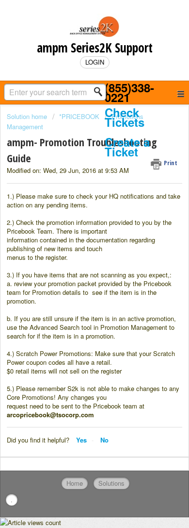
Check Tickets (124, 117)
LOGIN (94, 62)
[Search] (101, 92)
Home (74, 483)
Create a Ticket (127, 147)
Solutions (111, 483)
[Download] (76, 257)
